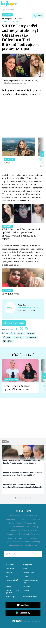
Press (25, 569)
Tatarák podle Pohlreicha (29, 534)
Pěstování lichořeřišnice (28, 538)
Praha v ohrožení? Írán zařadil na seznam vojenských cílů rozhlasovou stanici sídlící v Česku (22, 486)
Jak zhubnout (14, 516)
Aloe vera (12, 538)
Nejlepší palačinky (15, 545)
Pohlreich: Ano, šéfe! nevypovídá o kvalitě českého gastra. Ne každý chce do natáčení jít (22, 473)
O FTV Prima (10, 565)
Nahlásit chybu (11, 597)
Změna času (36, 519)
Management (27, 565)
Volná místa (10, 569)
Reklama (9, 572)
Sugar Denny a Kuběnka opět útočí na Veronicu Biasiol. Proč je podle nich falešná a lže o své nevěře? (18, 387)
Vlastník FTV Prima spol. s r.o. (12, 591)
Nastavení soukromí (30, 597)
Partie (11, 523)
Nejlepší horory (11, 519)
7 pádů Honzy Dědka (17, 530)
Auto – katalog (31, 527)
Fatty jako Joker (10, 293)
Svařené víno (12, 534)
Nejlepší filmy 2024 (29, 516)
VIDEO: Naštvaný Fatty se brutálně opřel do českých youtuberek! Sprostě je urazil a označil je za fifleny (21, 234)
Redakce (26, 590)
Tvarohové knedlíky (32, 542)
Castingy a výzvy (28, 572)
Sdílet (37, 16)
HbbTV (8, 576)
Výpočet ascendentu (14, 542)
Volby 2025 (32, 530)
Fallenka (8, 162)
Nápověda (26, 586)
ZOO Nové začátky (16, 527)
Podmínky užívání (12, 580)
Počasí (19, 523)
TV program (24, 519)
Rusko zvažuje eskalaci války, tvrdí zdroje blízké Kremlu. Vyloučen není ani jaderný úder (21, 461)
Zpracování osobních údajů (30, 581)
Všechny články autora (27, 310)
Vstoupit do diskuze (15, 323)
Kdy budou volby (30, 523)
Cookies (8, 586)
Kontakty (26, 576)
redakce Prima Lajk (10, 21)
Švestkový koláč (31, 545)
